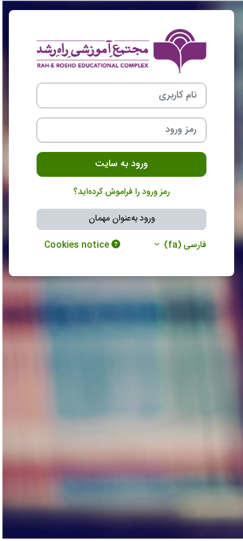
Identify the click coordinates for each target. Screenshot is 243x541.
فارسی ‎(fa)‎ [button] (184, 245)
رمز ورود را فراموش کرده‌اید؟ (121, 192)
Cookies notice (77, 245)
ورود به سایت (121, 164)
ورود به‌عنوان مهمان (121, 219)
